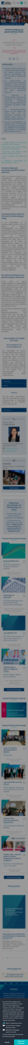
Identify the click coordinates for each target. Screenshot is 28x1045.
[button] (3, 958)
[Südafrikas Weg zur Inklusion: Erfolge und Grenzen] (14, 667)
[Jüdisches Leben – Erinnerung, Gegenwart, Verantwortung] (14, 817)
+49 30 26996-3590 (10, 451)
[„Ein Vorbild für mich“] (14, 630)
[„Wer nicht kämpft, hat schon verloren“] (14, 781)
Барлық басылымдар (14, 690)
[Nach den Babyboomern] (14, 558)
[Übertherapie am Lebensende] (14, 595)
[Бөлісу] (17, 58)
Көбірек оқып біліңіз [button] (9, 1020)
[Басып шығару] (9, 58)
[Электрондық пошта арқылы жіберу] (13, 58)
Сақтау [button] (7, 1042)
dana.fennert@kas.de (11, 448)
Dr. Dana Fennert (9, 424)
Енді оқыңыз (14, 488)
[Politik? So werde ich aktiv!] (14, 709)
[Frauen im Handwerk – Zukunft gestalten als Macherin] (14, 745)
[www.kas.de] (6, 3)
